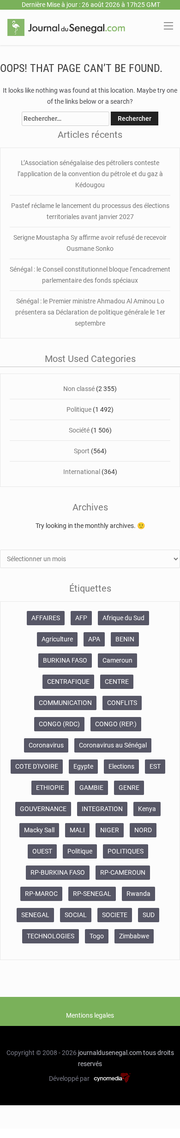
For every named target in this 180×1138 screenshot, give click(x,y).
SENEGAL (35, 915)
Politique (79, 409)
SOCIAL (76, 915)
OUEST (42, 851)
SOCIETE (114, 915)
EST (155, 766)
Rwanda (138, 893)
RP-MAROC (41, 893)
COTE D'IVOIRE (36, 766)
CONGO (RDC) (59, 724)
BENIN (124, 639)
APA (94, 639)
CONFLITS (122, 702)
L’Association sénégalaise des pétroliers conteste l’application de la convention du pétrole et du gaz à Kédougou (90, 174)
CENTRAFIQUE (68, 681)
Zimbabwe (134, 936)
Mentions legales (90, 1015)
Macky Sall (39, 830)
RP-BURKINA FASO (57, 872)
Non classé (79, 388)
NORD (143, 830)
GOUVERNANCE (43, 808)
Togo (97, 936)
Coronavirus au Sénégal (113, 745)
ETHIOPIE (50, 787)
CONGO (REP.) (116, 724)
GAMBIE (91, 787)
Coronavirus (46, 745)
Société (80, 430)
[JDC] (66, 26)
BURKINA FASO (65, 660)
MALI (77, 830)
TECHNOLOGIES (50, 936)
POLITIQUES (126, 851)
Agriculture (57, 639)
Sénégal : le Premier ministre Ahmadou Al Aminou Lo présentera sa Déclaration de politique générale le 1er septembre (90, 312)
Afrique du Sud (123, 618)
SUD (149, 915)
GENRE (129, 787)
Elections (121, 766)
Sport (82, 451)
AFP (81, 618)
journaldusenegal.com (110, 1052)
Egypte (83, 766)
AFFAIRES (45, 618)
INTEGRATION (102, 808)
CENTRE (117, 681)
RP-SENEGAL (92, 893)
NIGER (109, 830)
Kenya (147, 808)
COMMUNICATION (65, 702)
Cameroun (117, 660)
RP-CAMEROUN (122, 872)
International (81, 471)
